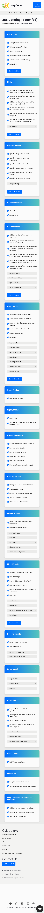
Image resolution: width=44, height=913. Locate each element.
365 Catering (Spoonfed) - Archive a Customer (20, 236)
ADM (3, 842)
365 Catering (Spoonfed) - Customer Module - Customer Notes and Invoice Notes (23, 255)
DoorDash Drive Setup (16, 489)
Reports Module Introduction (18, 642)
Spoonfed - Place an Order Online (19, 178)
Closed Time (13, 211)
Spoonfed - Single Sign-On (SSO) (19, 154)
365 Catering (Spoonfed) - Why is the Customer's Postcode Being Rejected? (21, 91)
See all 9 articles (14, 134)
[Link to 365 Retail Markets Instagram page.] (22, 904)
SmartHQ (5, 849)
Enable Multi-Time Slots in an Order (20, 329)
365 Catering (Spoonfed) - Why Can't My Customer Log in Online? (21, 103)
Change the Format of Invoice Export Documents (20, 522)
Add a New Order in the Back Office (20, 55)
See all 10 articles (14, 191)
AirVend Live (6, 846)
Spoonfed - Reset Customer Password (21, 168)
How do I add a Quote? (16, 398)
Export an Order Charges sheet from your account (22, 324)
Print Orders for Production (17, 452)
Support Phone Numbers (12, 874)
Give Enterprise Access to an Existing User (22, 786)
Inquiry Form (13, 418)
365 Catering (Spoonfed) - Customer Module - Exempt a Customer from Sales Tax (23, 261)
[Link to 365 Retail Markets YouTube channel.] (33, 904)
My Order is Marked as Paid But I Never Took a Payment (21, 726)
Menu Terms (13, 595)
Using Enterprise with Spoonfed (19, 782)
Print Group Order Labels (16, 461)
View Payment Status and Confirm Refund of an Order (22, 716)
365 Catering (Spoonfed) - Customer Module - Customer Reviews (23, 267)
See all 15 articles (14, 379)
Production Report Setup (16, 456)
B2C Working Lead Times (17, 762)
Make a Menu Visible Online (18, 585)
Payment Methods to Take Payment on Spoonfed (21, 710)
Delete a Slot (13, 337)
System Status (13, 13)
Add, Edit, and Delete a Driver (18, 497)
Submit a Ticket (9, 864)
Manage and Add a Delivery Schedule (21, 485)
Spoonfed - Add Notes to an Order (19, 164)
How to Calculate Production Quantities (21, 444)
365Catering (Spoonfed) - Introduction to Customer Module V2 (21, 242)
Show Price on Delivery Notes (18, 502)
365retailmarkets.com (9, 834)
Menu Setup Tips (14, 577)
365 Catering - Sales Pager (17, 816)
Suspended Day (14, 215)
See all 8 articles (14, 71)
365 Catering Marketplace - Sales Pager (21, 808)
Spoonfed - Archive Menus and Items (20, 572)
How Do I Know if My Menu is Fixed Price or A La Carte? (22, 590)
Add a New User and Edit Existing (19, 60)
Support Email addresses (13, 870)
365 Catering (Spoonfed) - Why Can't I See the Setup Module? (22, 97)
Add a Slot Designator (16, 333)
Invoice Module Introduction (18, 527)
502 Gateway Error (15, 646)
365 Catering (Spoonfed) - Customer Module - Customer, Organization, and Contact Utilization (23, 248)
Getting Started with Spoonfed (18, 43)
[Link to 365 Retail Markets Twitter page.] (16, 904)
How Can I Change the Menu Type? (20, 581)
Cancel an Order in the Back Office (20, 319)
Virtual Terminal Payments (17, 720)
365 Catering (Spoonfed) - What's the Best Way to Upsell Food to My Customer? (22, 120)
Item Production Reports (17, 448)
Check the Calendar (15, 51)
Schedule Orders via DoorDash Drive (20, 493)
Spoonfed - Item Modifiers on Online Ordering (20, 173)
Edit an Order (13, 64)
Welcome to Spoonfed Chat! (18, 47)
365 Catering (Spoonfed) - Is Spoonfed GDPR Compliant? (23, 114)
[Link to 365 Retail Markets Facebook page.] (11, 904)
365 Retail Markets (8, 23)
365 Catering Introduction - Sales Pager (21, 812)
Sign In (22, 13)
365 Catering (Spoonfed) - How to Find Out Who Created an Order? (22, 109)
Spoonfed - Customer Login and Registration (19, 159)
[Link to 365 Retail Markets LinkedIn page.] (28, 904)
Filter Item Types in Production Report (21, 465)
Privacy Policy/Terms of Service (12, 853)
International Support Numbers (14, 878)
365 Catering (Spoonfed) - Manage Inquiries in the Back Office (22, 423)
